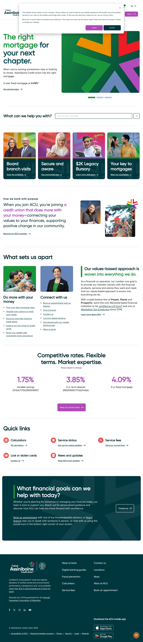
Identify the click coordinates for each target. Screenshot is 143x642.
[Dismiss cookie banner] (120, 8)
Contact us (48, 314)
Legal (77, 633)
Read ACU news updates (69, 460)
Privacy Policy (108, 15)
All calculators (17, 445)
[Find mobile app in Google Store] (103, 636)
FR (135, 6)
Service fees (68, 590)
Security (68, 633)
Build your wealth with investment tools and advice (19, 334)
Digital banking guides (74, 569)
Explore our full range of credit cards (20, 327)
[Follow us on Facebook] (9, 610)
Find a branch (49, 310)
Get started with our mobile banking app (56, 324)
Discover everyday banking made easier (19, 320)
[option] (132, 6)
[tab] (91, 97)
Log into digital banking (54, 318)
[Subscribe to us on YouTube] (30, 610)
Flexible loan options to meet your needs (20, 313)
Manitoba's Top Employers (95, 309)
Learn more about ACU (91, 314)
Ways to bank (49, 329)
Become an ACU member (15, 233)
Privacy (59, 633)
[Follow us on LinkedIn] (25, 610)
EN (132, 6)
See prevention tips (50, 175)
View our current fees (115, 445)
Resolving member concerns (42, 633)
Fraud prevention (71, 576)
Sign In (129, 14)
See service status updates (70, 445)
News (97, 576)
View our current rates (70, 407)
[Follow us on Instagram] (20, 610)
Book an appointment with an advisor (57, 304)
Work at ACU (101, 583)
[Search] (136, 116)
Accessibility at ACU (19, 633)
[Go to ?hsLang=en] (17, 11)
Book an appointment (25, 517)
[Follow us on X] (14, 610)
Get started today (11, 89)
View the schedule (15, 175)
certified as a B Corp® (110, 306)
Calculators (68, 583)
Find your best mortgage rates (20, 307)
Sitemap (85, 633)
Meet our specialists (120, 175)
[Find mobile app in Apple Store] (103, 628)
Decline (112, 28)
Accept (94, 28)
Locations (99, 569)
